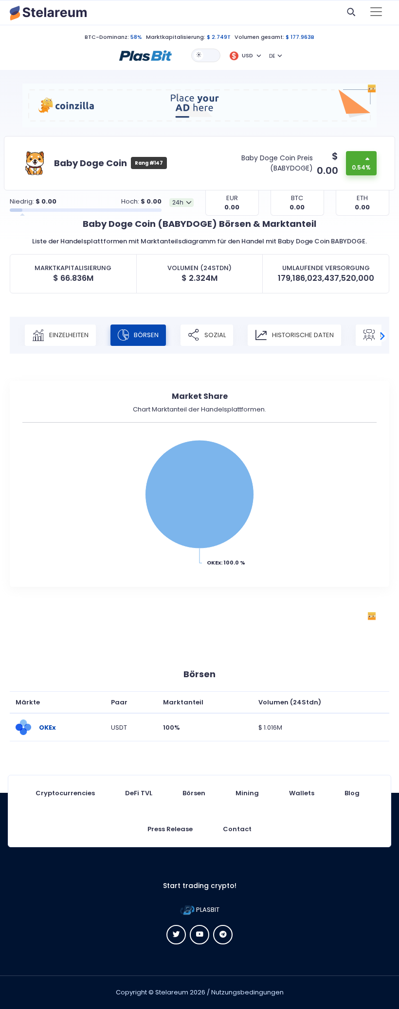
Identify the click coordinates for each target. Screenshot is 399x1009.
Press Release (170, 829)
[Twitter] (176, 934)
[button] (145, 55)
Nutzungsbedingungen (247, 992)
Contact (237, 829)
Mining (247, 793)
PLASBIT (207, 909)
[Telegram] (223, 934)
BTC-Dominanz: (107, 37)
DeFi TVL (138, 793)
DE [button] (272, 56)
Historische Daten (302, 335)
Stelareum (171, 992)
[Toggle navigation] (376, 12)
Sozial (214, 335)
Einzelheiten (68, 335)
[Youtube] (199, 934)
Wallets (301, 793)
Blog (352, 793)
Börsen (145, 335)
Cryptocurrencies (65, 793)
